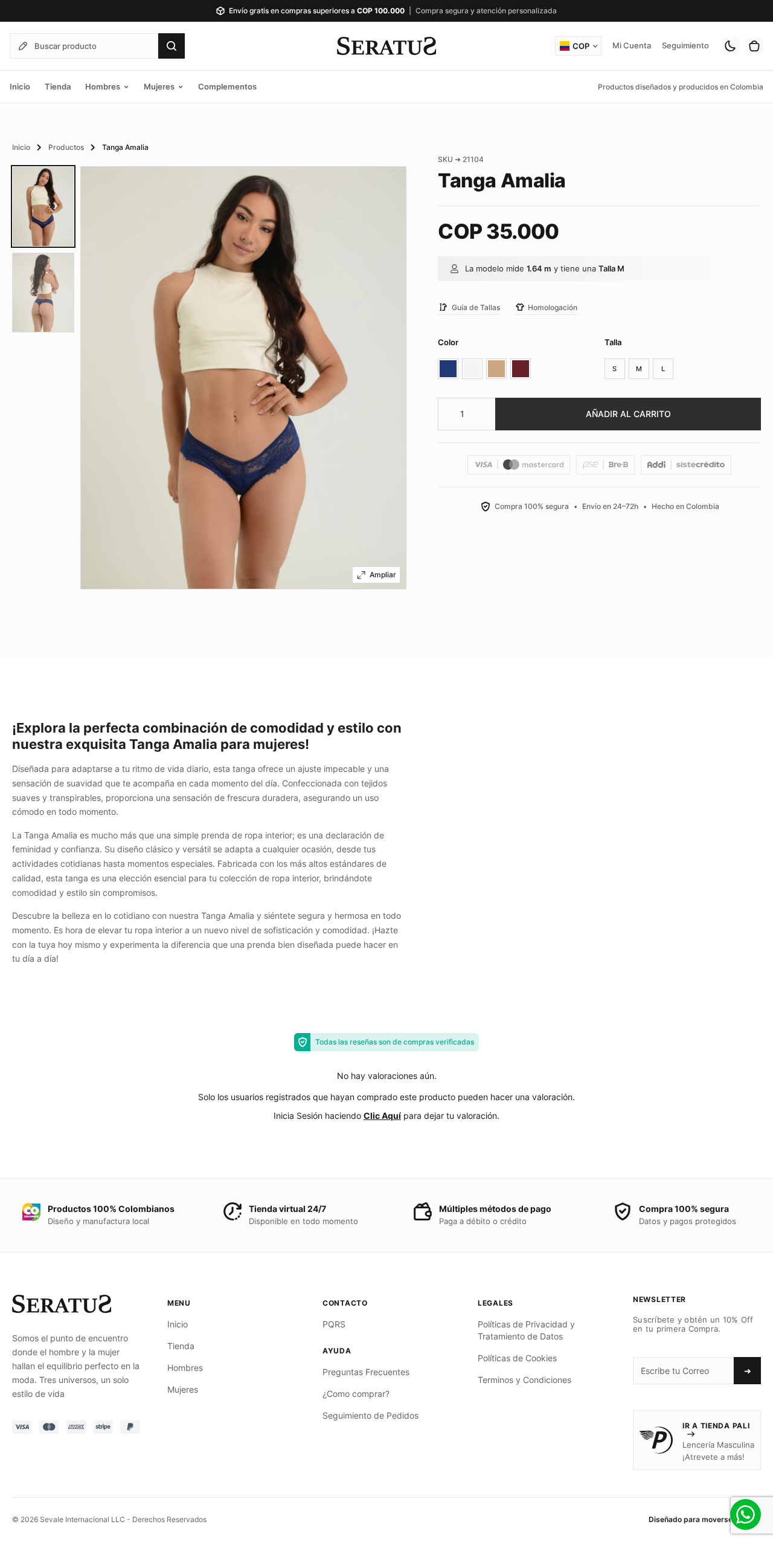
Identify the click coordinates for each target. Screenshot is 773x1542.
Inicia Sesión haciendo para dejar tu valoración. (386, 1115)
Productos (66, 147)
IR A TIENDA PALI (716, 1425)
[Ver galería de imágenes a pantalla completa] (376, 574)
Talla (613, 342)
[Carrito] (754, 46)
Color (448, 342)
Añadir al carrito (628, 414)
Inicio (21, 147)
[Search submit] (171, 46)
